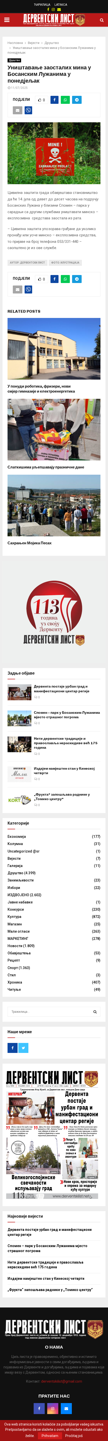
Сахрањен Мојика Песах (29, 543)
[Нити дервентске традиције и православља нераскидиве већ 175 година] (19, 744)
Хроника (15, 982)
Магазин (15, 924)
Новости (15, 946)
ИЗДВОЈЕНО (18, 895)
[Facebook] (39, 1408)
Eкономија (17, 837)
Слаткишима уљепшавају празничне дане (46, 467)
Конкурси (16, 909)
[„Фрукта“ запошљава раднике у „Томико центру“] (19, 800)
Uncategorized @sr (24, 851)
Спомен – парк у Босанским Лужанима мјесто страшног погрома (67, 715)
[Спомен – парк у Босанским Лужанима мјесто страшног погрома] (19, 718)
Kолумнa (15, 844)
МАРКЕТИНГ (18, 939)
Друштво (14, 60)
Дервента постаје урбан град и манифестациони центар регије (61, 688)
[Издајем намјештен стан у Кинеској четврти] (19, 774)
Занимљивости (21, 880)
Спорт (13, 968)
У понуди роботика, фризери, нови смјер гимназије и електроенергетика (41, 389)
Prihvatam (50, 1436)
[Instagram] (52, 1408)
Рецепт (14, 960)
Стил (12, 975)
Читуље (14, 990)
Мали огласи (19, 931)
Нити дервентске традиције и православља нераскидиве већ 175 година (65, 743)
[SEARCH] (95, 1012)
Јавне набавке (20, 902)
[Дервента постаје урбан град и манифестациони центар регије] (19, 692)
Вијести (14, 859)
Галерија (15, 866)
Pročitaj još (74, 1436)
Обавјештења (19, 953)
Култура (14, 917)
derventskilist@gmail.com (61, 1381)
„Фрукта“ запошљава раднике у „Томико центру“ (62, 796)
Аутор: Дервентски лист (27, 262)
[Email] (66, 1408)
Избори (14, 888)
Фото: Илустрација (65, 262)
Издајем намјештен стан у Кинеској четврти (46, 1279)
